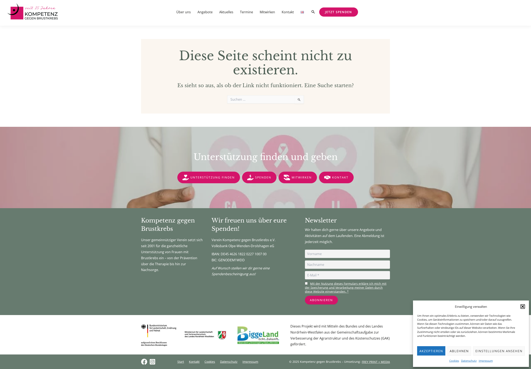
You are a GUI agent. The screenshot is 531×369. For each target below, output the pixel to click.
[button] (523, 306)
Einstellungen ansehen (498, 351)
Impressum (486, 361)
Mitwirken (267, 12)
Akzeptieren (431, 351)
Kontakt (288, 12)
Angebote (205, 12)
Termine (246, 12)
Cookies (454, 361)
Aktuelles (226, 12)
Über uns (183, 12)
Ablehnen (459, 351)
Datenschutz (469, 361)
